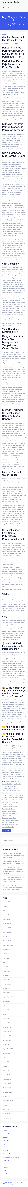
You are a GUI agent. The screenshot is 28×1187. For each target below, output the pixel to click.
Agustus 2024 (7, 1001)
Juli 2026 (5, 906)
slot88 (5, 1130)
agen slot (5, 1167)
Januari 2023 (7, 1083)
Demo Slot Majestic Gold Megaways (12, 797)
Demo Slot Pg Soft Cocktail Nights (12, 800)
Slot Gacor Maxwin (8, 1154)
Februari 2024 (7, 1027)
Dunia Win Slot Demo (8, 809)
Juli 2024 (5, 1005)
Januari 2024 (7, 1031)
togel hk (5, 1144)
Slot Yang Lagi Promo (8, 822)
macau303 (6, 1134)
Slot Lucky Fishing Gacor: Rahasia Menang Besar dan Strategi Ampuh (13, 862)
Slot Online (5, 43)
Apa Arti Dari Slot (7, 784)
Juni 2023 (6, 1062)
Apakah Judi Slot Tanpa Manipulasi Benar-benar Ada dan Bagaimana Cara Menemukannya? (13, 879)
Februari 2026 (7, 923)
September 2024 (8, 997)
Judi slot (5, 1174)
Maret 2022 (6, 1113)
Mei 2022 (5, 1105)
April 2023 (6, 1070)
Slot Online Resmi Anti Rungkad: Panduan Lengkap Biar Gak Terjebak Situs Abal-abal (13, 855)
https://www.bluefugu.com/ (11, 1157)
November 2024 (7, 988)
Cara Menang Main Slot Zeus (10, 788)
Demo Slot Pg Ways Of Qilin (10, 802)
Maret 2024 (6, 1023)
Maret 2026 (6, 919)
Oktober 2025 (7, 941)
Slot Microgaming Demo (9, 818)
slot (4, 1147)
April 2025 (6, 967)
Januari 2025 (7, 979)
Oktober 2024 (7, 992)
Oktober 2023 (7, 1044)
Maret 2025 (6, 971)
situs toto (6, 1140)
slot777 (5, 1170)
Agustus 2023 (7, 1053)
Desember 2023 (7, 1036)
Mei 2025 (5, 962)
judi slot (5, 1137)
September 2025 (8, 945)
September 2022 (8, 1101)
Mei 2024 (5, 1014)
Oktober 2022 (7, 1096)
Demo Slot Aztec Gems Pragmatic (12, 790)
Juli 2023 (5, 1057)
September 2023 (8, 1049)
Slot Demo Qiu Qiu (7, 815)
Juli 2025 (5, 954)
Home (14, 23)
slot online (6, 1160)
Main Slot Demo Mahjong (9, 813)
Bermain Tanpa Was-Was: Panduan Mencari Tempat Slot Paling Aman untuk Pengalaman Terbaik (13, 887)
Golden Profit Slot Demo (9, 811)
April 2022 (6, 1109)
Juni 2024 (6, 1010)
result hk (5, 1150)
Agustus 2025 (7, 949)
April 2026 (6, 915)
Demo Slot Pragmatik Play (9, 806)
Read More (6, 830)
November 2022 (7, 1092)
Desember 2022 (7, 1088)
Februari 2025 (7, 975)
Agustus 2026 (7, 902)
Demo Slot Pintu (7, 804)
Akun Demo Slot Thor (12, 781)
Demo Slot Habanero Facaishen (11, 793)
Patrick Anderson (13, 43)
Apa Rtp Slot (17, 784)
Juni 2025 (6, 958)
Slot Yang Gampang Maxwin (10, 820)
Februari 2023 (7, 1079)
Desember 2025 (7, 932)
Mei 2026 (5, 910)
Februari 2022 (7, 1118)
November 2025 (7, 936)
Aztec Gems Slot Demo (9, 786)
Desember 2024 (7, 984)
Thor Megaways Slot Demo (10, 824)
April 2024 (6, 1018)
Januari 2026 (7, 928)
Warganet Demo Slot (8, 827)
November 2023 (7, 1040)
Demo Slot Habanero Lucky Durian (12, 795)
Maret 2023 (6, 1075)
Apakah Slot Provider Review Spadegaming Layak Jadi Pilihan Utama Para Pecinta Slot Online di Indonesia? (13, 870)
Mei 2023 (5, 1066)
